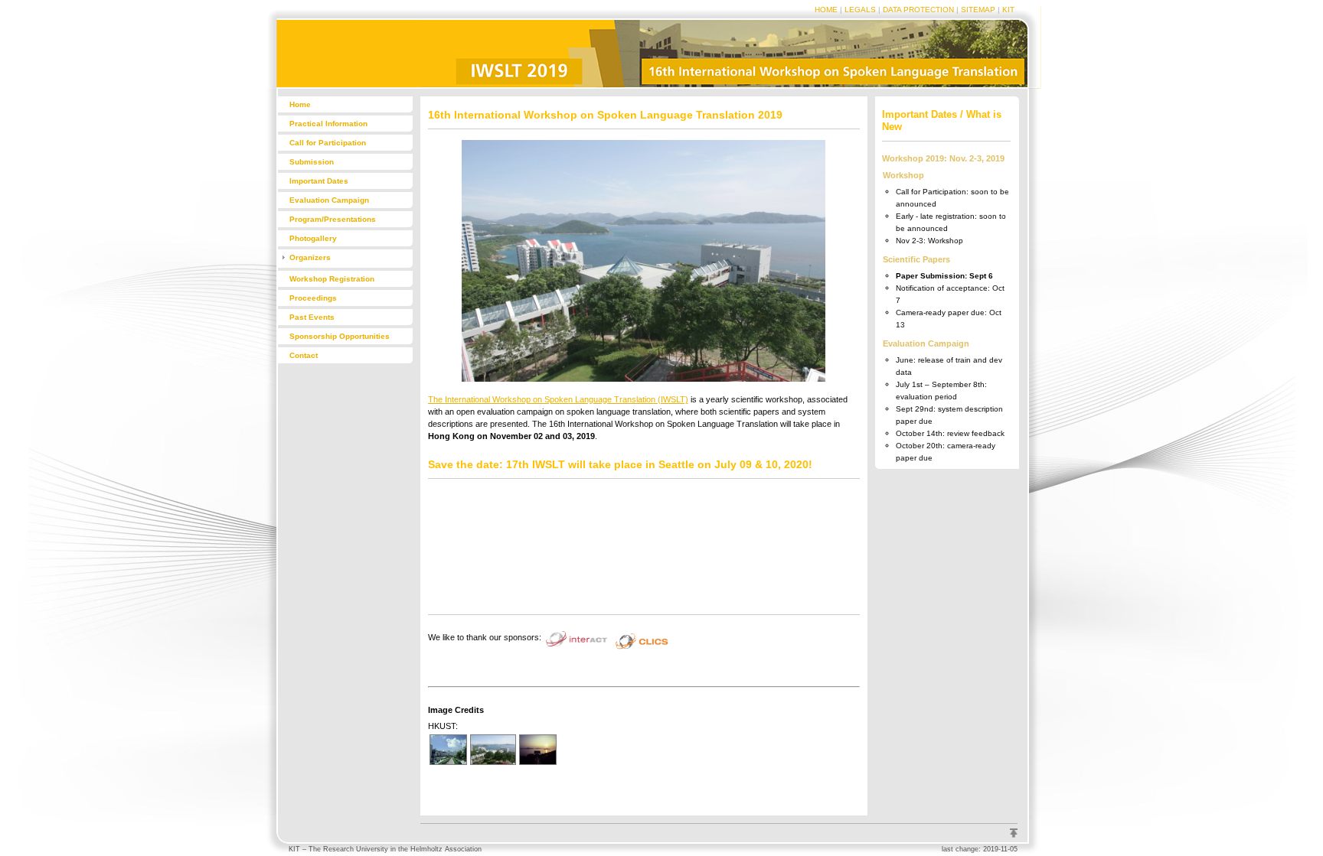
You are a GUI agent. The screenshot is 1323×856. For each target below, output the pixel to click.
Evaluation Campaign (329, 200)
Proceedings (313, 298)
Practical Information (328, 123)
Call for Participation (327, 142)
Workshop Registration (331, 279)
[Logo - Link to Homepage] (342, 85)
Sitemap (978, 9)
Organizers (310, 257)
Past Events (312, 317)
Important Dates (318, 181)
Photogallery (313, 238)
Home (826, 9)
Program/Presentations (332, 219)
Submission (311, 162)
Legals (860, 9)
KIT (1008, 9)
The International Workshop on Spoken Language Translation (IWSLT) (558, 399)
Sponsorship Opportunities (339, 336)
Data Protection (918, 9)
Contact (303, 355)
